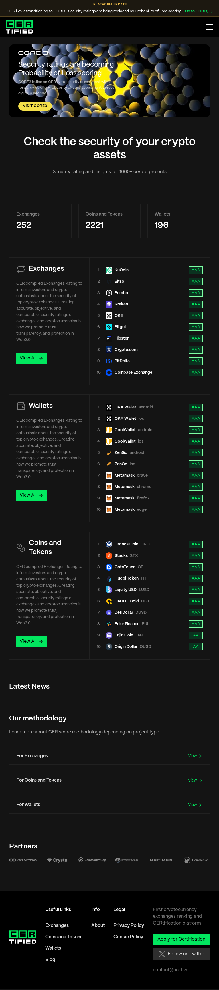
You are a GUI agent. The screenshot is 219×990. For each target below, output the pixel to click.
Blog (50, 960)
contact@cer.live (170, 970)
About (98, 925)
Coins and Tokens (63, 937)
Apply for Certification (181, 939)
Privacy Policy (128, 925)
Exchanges (57, 925)
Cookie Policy (128, 937)
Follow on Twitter (186, 954)
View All (28, 358)
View (192, 756)
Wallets (53, 948)
